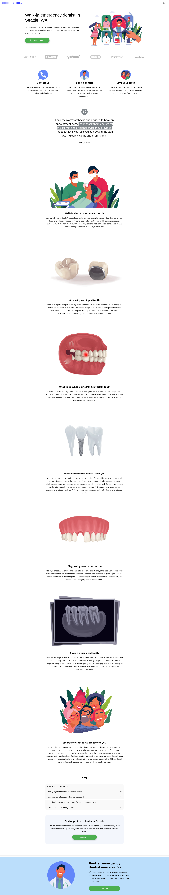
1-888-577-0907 (38, 40)
